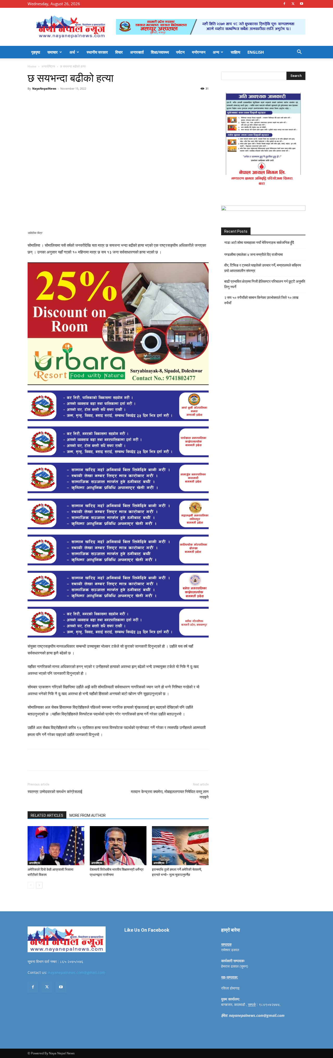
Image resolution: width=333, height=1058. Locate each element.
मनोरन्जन (199, 52)
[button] (299, 52)
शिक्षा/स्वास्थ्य (160, 52)
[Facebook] (284, 3)
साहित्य (235, 52)
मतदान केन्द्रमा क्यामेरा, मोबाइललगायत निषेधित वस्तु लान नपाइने (170, 794)
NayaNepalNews (44, 88)
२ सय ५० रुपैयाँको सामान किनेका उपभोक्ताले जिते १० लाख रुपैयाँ (261, 300)
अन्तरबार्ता (137, 52)
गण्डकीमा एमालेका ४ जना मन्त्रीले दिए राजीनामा (253, 254)
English (255, 52)
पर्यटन (180, 52)
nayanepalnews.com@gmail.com (76, 972)
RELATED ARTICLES (47, 815)
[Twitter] (293, 3)
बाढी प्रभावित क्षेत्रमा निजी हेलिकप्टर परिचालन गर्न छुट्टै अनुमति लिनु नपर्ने (264, 284)
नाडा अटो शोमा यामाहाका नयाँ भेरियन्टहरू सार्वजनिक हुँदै (259, 242)
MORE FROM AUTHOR (87, 815)
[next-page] (39, 885)
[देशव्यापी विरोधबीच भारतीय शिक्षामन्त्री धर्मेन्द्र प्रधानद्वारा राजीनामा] (118, 845)
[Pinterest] (87, 100)
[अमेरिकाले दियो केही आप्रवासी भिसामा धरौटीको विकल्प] (56, 845)
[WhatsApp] (99, 100)
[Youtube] (301, 3)
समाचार (52, 52)
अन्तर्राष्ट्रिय (48, 66)
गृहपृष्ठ (35, 52)
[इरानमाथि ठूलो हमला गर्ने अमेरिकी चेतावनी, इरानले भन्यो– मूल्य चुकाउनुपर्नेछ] (180, 845)
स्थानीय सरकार (97, 52)
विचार (119, 52)
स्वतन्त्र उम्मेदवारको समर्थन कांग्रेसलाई (55, 791)
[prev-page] (31, 885)
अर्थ (72, 52)
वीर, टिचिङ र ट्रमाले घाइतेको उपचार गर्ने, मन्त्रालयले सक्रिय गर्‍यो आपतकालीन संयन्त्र (262, 268)
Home (32, 66)
